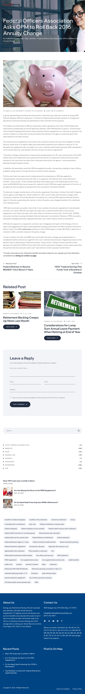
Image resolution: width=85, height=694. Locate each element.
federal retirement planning (69, 542)
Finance (8, 458)
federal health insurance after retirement (62, 529)
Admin (48, 111)
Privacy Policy (77, 689)
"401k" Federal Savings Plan (17, 445)
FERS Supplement (10, 560)
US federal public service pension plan (17, 582)
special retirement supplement (15, 578)
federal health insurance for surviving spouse (20, 533)
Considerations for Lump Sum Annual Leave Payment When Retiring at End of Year (62, 329)
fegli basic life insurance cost (58, 546)
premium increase (32, 564)
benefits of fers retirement (38, 520)
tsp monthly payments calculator (40, 578)
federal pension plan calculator (49, 533)
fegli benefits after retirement (14, 551)
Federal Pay (30, 111)
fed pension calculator (36, 546)
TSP (6, 468)
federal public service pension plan (16, 537)
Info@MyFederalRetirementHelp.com (58, 613)
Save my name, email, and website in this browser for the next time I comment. (38, 398)
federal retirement (63, 537)
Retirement (39, 111)
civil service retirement (58, 520)
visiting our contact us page (25, 256)
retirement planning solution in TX (16, 573)
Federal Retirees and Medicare (42, 537)
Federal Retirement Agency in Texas (17, 542)
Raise (44, 564)
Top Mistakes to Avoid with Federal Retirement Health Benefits (22, 672)
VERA (36, 582)
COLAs (72, 520)
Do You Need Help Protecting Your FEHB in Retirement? (36, 502)
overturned (26, 229)
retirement (53, 564)
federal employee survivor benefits (32, 529)
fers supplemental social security (53, 560)
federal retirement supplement (15, 546)
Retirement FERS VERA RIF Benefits (16, 569)
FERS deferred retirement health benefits (18, 555)
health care (8, 564)
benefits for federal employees (15, 520)
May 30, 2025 (19, 493)
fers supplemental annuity (29, 560)
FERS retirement (62, 555)
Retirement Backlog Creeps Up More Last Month (21, 319)
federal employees (11, 529)
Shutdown (34, 573)
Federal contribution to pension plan (52, 524)
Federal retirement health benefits (44, 542)
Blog (7, 451)
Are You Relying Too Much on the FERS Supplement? (35, 490)
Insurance (9, 461)
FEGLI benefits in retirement (38, 551)
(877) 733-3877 (50, 616)
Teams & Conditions (63, 689)
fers (52, 551)
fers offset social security (44, 555)
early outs (32, 524)
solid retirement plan (49, 573)
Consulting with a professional (15, 524)
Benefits (22, 111)
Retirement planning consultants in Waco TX (46, 569)
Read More (10, 327)
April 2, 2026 (8, 483)
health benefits (74, 560)
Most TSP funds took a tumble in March (19, 481)
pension (19, 564)
